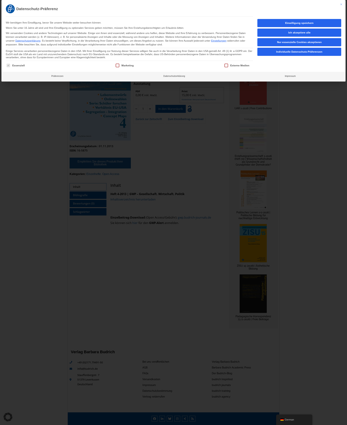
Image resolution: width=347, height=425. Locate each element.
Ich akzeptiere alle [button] (299, 32)
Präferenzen (57, 76)
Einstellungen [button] (218, 40)
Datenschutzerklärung (27, 40)
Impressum (290, 76)
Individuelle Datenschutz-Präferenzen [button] (299, 51)
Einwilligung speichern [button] (299, 23)
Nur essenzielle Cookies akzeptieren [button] (299, 42)
